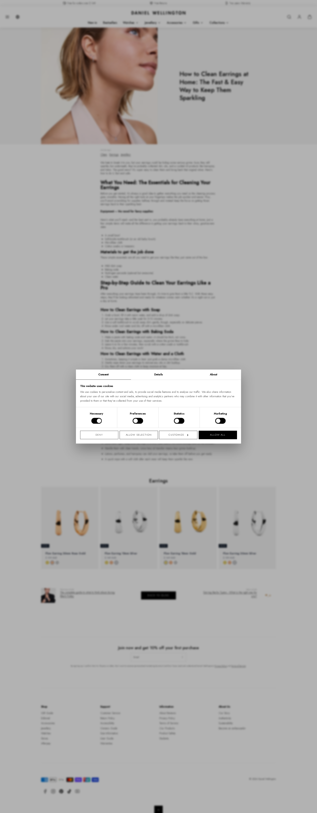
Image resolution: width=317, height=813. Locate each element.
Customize (176, 435)
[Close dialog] (222, 355)
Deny (99, 435)
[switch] (138, 421)
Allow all (217, 435)
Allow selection (139, 435)
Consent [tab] (103, 374)
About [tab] (213, 374)
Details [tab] (158, 374)
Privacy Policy (175, 454)
